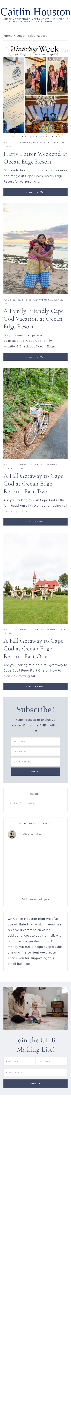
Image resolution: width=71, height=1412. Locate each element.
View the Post (35, 192)
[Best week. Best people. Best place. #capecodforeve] (21, 867)
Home (8, 36)
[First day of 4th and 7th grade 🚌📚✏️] (49, 850)
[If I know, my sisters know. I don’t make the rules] (21, 850)
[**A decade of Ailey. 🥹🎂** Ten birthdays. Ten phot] (21, 884)
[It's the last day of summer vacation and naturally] (49, 867)
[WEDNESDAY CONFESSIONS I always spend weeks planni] (49, 884)
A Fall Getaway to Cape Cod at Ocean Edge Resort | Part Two (33, 483)
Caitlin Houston (35, 12)
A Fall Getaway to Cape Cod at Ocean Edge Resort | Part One (33, 648)
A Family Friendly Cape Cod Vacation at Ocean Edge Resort (33, 318)
